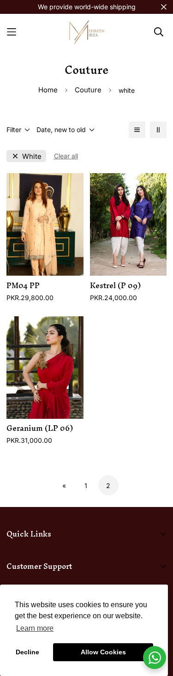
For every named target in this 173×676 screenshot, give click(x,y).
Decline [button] (27, 652)
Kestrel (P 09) (115, 285)
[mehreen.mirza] (86, 31)
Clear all (66, 156)
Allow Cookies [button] (103, 652)
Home (48, 89)
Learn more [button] (35, 628)
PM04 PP (23, 285)
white (32, 156)
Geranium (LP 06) (39, 428)
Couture (88, 89)
